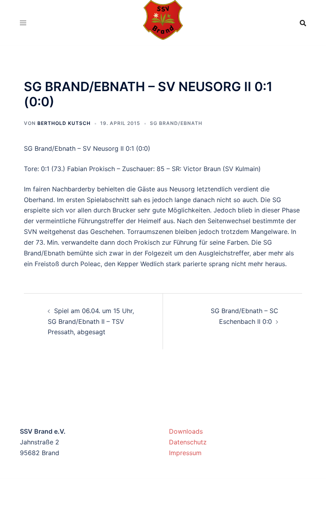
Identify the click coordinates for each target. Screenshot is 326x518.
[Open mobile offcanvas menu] (23, 23)
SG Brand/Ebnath (176, 123)
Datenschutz (188, 442)
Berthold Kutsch (64, 123)
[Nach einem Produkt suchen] (303, 23)
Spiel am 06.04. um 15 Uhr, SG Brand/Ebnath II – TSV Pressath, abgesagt (91, 321)
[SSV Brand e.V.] (163, 22)
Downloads (186, 431)
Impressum (185, 453)
